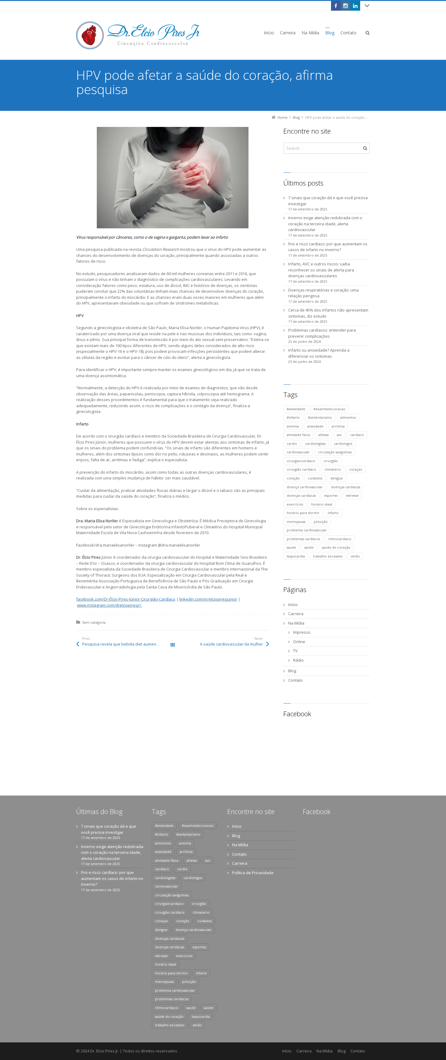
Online (299, 641)
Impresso (301, 632)
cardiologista (315, 443)
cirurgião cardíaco (301, 469)
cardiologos (343, 443)
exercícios (295, 504)
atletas (323, 434)
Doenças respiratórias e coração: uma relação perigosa (323, 293)
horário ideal (321, 504)
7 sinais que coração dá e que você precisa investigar (328, 200)
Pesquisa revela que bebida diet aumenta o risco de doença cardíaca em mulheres (127, 644)
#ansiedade (296, 409)
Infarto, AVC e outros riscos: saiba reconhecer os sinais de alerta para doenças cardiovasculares (321, 269)
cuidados (315, 478)
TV (295, 650)
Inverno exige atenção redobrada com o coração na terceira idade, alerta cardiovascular (325, 223)
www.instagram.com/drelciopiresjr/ (109, 605)
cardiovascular (298, 452)
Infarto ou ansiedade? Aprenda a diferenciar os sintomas (319, 353)
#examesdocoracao (329, 409)
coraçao (355, 469)
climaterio (332, 469)
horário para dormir (303, 512)
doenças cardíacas (301, 495)
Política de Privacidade (253, 872)
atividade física (298, 434)
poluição (321, 521)
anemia (293, 426)
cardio (292, 443)
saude (291, 547)
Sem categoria (94, 622)
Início (293, 604)
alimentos (348, 417)
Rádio (298, 660)
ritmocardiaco (339, 539)
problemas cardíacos (303, 539)
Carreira (295, 613)
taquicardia (296, 556)
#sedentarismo (320, 417)
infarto (333, 512)
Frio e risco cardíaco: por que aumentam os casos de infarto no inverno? (327, 247)
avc (339, 434)
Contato (295, 680)
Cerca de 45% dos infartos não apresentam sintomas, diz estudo (328, 313)
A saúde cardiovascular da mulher (231, 644)
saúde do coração (336, 547)
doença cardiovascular (305, 487)
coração (293, 478)
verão (355, 556)
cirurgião (330, 460)
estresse (352, 495)
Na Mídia (296, 623)
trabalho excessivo (328, 556)
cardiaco (357, 434)
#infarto (293, 417)
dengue (336, 478)
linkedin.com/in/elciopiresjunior (208, 599)
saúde (309, 547)
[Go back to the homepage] (137, 35)
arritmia (338, 426)
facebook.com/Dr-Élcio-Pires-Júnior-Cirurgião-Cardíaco (125, 599)
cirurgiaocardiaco (301, 460)
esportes (331, 495)
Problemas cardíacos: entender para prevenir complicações (322, 333)
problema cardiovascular (307, 530)
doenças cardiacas (345, 487)
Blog (292, 670)
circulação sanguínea (335, 452)
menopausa (296, 521)
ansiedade (315, 426)
